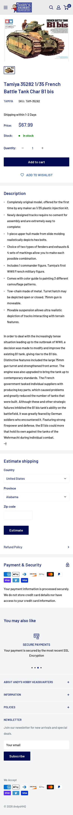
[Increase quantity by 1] (42, 148)
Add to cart (36, 162)
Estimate (16, 530)
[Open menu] (5, 7)
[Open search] (51, 7)
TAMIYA (8, 101)
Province (10, 488)
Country (9, 470)
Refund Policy (13, 547)
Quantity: (10, 148)
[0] (66, 7)
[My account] (58, 7)
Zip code (10, 506)
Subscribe (17, 756)
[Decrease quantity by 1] (23, 148)
